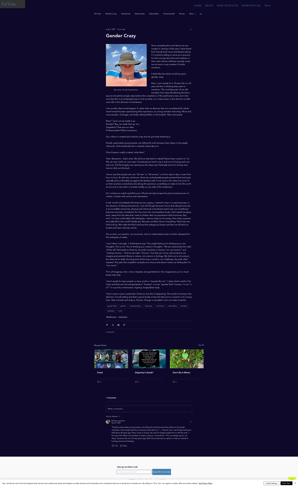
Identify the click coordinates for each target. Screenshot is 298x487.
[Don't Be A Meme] (187, 358)
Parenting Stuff (169, 14)
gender (123, 306)
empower (110, 311)
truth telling (172, 306)
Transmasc (148, 306)
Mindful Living (111, 14)
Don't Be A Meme (181, 372)
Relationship (140, 14)
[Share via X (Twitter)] (113, 325)
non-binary (160, 306)
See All (201, 345)
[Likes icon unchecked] (113, 445)
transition (184, 306)
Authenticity (125, 14)
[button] (201, 14)
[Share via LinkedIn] (118, 325)
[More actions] (190, 29)
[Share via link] (124, 325)
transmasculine (135, 306)
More (191, 14)
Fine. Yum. (286, 483)
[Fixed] (111, 358)
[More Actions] (190, 421)
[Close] (295, 483)
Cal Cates (9, 3)
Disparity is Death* (144, 372)
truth (120, 311)
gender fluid (112, 306)
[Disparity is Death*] (149, 358)
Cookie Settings (271, 483)
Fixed (100, 372)
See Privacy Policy (205, 483)
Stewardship (154, 14)
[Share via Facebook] (107, 325)
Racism (182, 14)
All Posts (97, 14)
